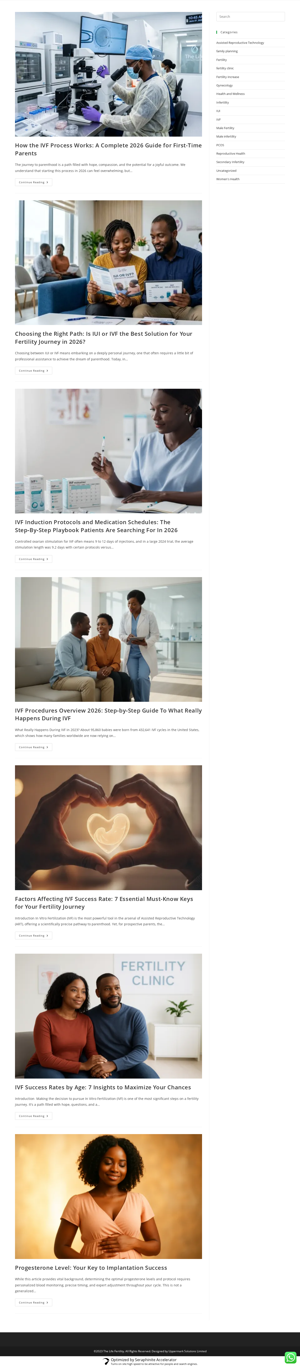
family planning (227, 51)
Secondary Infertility (230, 162)
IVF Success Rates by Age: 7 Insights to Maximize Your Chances (103, 1087)
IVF (218, 119)
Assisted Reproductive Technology (240, 43)
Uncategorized (226, 170)
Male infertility (226, 136)
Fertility (221, 60)
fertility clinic (225, 68)
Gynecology (224, 85)
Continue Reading (35, 181)
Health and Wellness (230, 94)
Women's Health (228, 179)
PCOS (220, 145)
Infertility (222, 102)
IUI (218, 111)
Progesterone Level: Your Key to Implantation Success (91, 1267)
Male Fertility (225, 128)
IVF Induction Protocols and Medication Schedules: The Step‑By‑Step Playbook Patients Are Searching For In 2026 (96, 526)
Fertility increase (227, 77)
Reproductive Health (230, 153)
